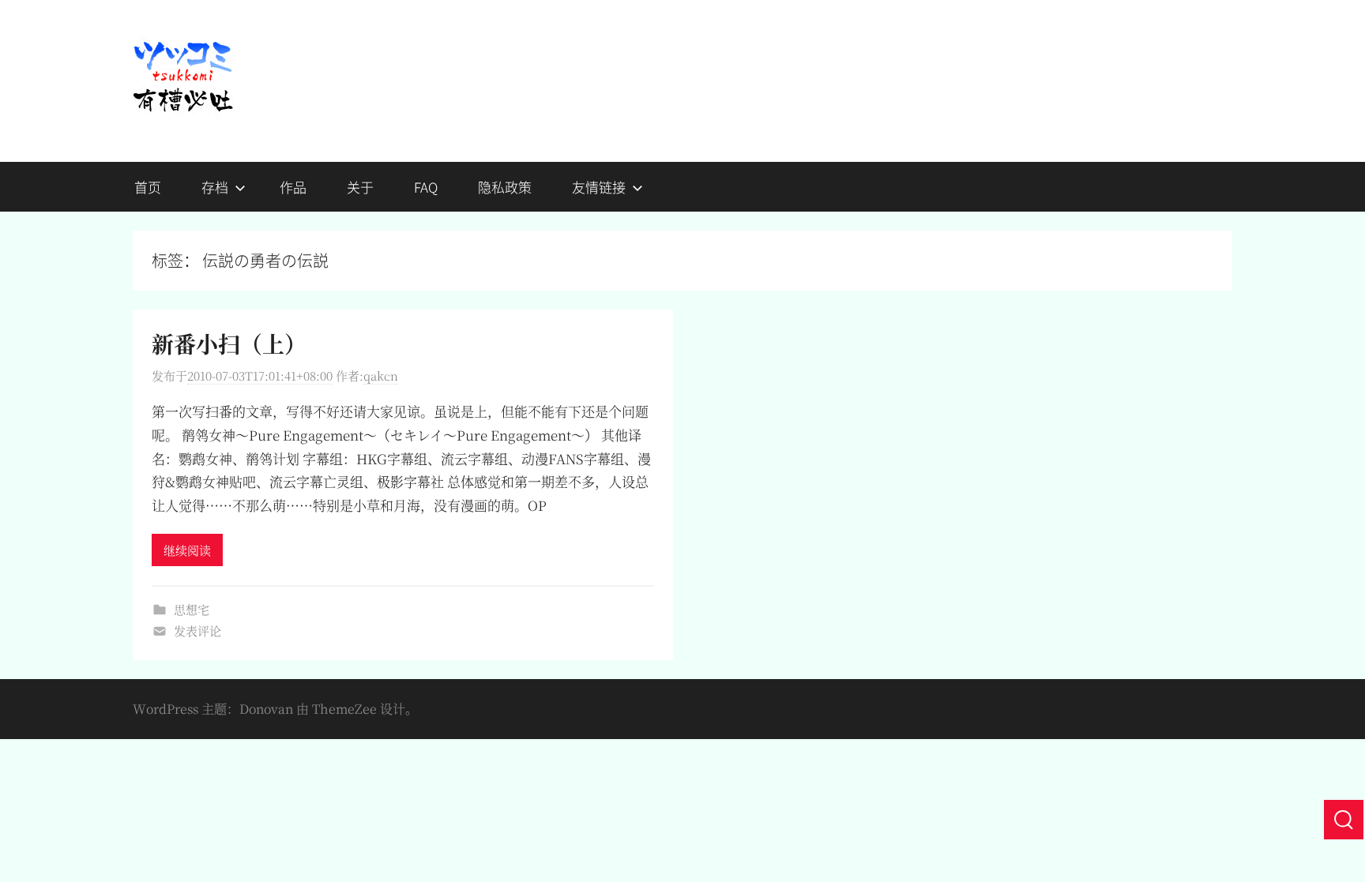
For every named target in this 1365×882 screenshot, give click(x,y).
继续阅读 (187, 550)
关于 (360, 187)
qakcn (380, 375)
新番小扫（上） (229, 343)
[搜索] (1343, 819)
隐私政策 (505, 187)
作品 (293, 187)
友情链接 (599, 187)
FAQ (426, 187)
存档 (214, 187)
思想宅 (191, 609)
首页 (147, 187)
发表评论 (197, 630)
